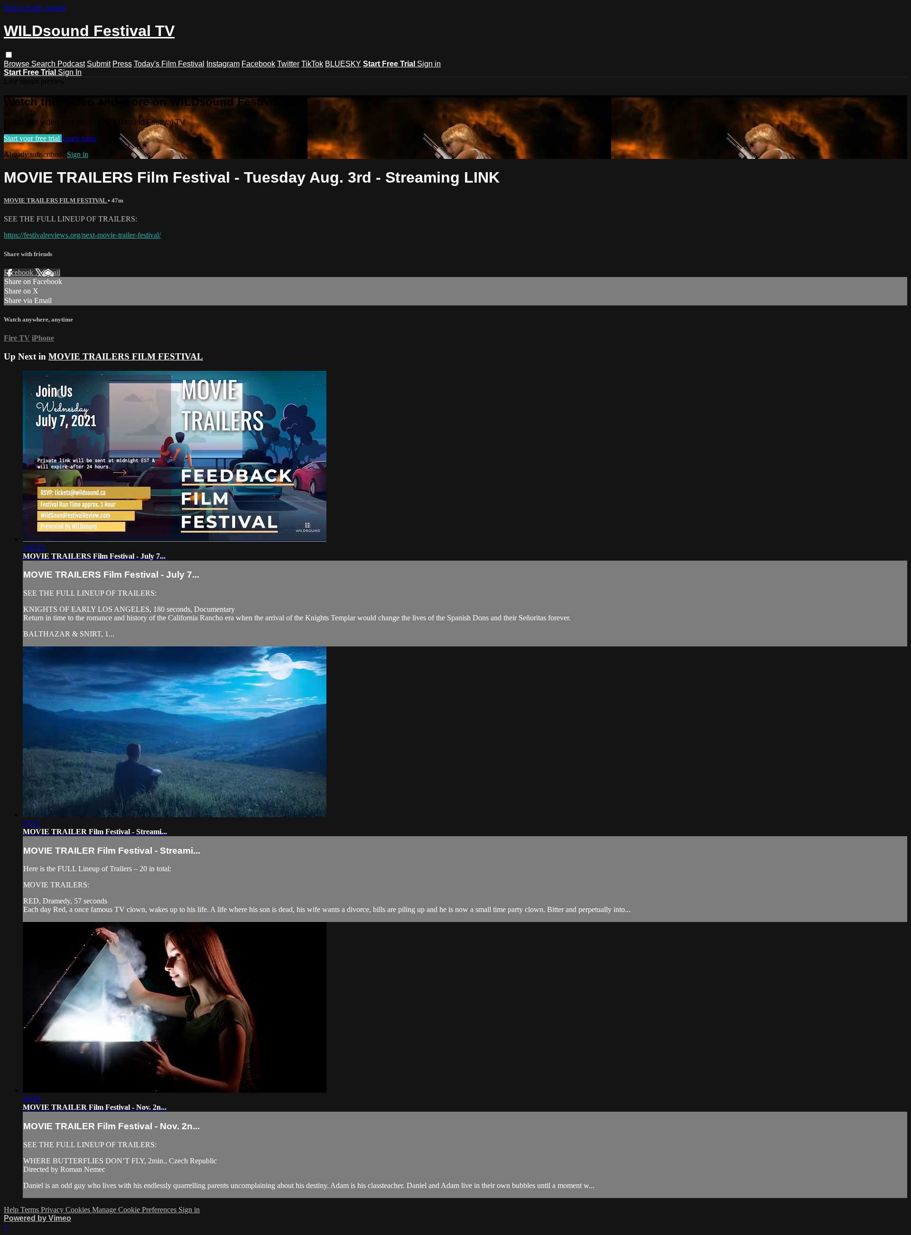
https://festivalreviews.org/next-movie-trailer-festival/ (82, 235)
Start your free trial (33, 138)
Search (44, 64)
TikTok (312, 64)
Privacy (53, 1210)
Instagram (223, 64)
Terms (30, 1210)
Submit (99, 64)
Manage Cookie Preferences (135, 1210)
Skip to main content (34, 8)
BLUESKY (343, 64)
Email (51, 272)
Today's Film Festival (169, 64)
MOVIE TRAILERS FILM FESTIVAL (56, 200)
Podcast (71, 64)
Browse (17, 64)
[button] (9, 55)
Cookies (78, 1210)
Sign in (429, 64)
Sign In (70, 72)
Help (12, 1210)
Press (122, 64)
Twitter (288, 64)
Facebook (258, 64)
